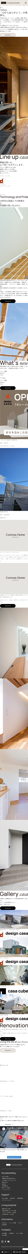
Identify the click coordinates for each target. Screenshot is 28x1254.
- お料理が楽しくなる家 (7, 1214)
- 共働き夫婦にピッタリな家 (8, 1210)
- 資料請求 (4, 1224)
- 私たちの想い (5, 1176)
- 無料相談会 (19, 1198)
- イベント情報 (12, 1222)
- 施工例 (3, 1184)
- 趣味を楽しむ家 (5, 1208)
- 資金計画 (12, 1198)
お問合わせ (6, 1252)
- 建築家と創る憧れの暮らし (8, 1178)
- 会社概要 (4, 1233)
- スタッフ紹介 (19, 1233)
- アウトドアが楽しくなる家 (8, 1212)
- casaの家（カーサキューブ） (9, 1180)
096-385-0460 (20, 1252)
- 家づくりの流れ (5, 1187)
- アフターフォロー (6, 1200)
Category (3, 378)
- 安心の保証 (4, 1198)
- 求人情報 (4, 1235)
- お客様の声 (4, 1186)
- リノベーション (5, 1189)
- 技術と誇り (4, 1182)
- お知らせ (4, 1222)
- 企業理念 (11, 1233)
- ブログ (20, 1222)
